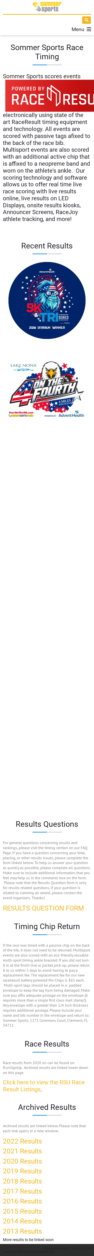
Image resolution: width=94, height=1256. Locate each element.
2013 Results (22, 1231)
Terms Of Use (82, 1248)
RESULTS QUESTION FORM (43, 908)
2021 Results (22, 1151)
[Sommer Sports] (47, 7)
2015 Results (22, 1211)
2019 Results (22, 1171)
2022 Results (22, 1141)
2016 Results (22, 1201)
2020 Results (22, 1161)
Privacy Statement (56, 1248)
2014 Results (22, 1221)
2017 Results (22, 1191)
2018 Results (22, 1181)
